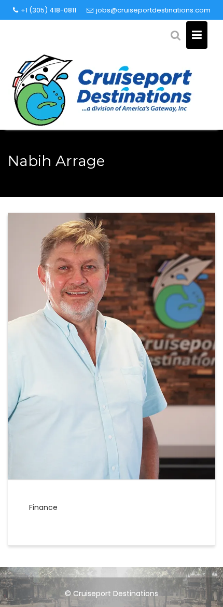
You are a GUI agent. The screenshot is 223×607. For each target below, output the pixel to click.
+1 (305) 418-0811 (48, 10)
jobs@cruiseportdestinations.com (153, 10)
